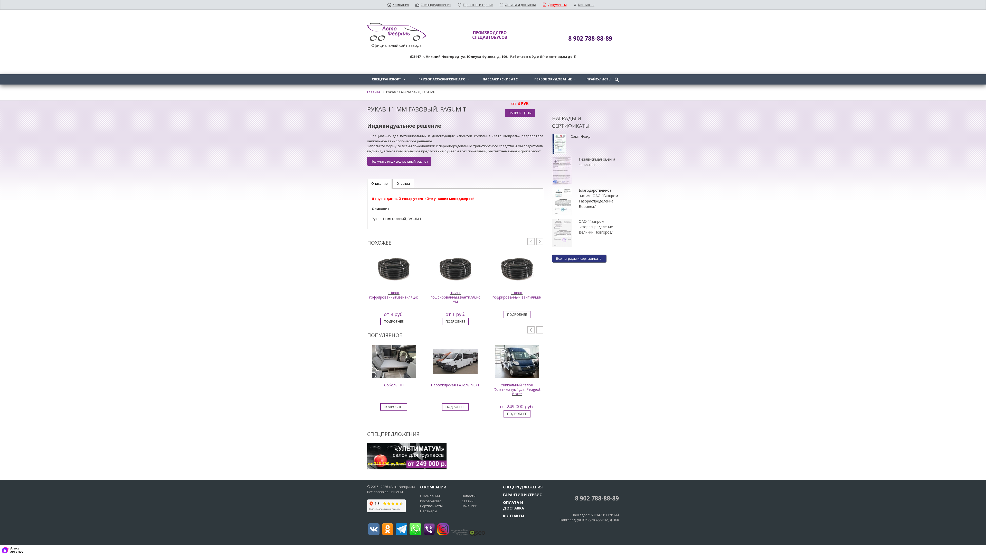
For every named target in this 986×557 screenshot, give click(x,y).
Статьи (467, 501)
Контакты (586, 4)
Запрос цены (520, 112)
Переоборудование (555, 79)
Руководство (430, 501)
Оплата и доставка (520, 4)
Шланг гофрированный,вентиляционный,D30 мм (464, 297)
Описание (379, 183)
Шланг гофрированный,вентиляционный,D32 (402, 295)
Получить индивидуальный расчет (399, 161)
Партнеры (428, 511)
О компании (430, 496)
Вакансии (469, 506)
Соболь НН (394, 385)
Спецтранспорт (388, 79)
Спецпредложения (436, 4)
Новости (469, 496)
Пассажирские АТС (502, 79)
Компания (401, 4)
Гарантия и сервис (478, 4)
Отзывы (403, 183)
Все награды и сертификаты (579, 258)
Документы (557, 4)
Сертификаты (431, 506)
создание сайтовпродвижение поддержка (459, 532)
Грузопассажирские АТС (444, 79)
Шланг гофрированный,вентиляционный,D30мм (528, 295)
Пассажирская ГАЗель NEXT (455, 385)
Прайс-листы (598, 79)
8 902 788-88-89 (596, 498)
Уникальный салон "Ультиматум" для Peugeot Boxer (517, 389)
